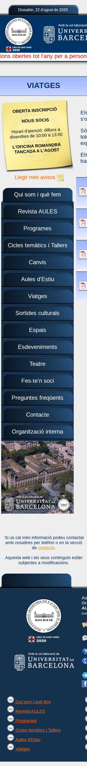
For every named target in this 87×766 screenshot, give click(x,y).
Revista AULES (29, 711)
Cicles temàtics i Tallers (37, 730)
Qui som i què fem (32, 701)
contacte (46, 547)
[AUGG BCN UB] (44, 642)
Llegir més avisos (36, 177)
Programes (25, 720)
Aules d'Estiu (27, 739)
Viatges (22, 749)
